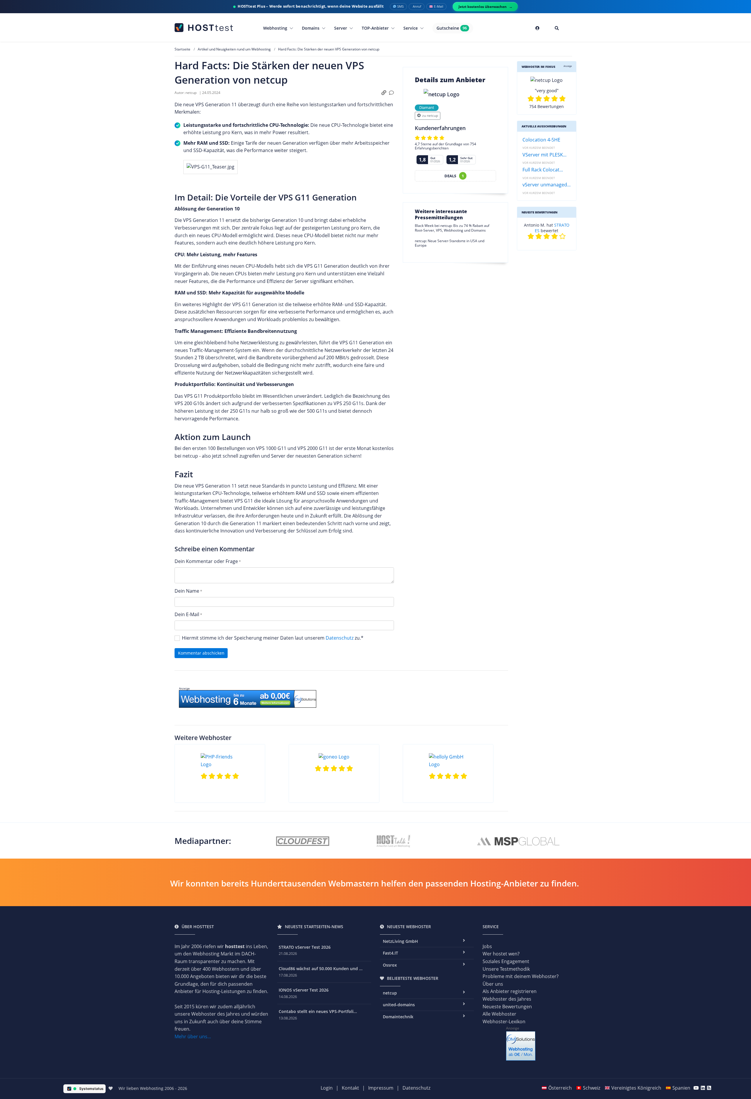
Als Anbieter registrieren (510, 991)
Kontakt (350, 1088)
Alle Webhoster (499, 1014)
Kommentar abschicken (201, 653)
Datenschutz (339, 638)
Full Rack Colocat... (542, 169)
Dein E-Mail (187, 614)
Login (327, 1088)
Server (341, 28)
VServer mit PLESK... (544, 154)
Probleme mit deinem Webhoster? (521, 976)
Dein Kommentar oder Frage (206, 561)
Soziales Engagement (506, 961)
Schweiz (591, 1088)
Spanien (681, 1088)
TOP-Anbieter (376, 28)
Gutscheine (452, 28)
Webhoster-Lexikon (504, 1021)
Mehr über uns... (193, 1036)
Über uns (493, 984)
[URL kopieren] (383, 93)
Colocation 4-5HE (541, 139)
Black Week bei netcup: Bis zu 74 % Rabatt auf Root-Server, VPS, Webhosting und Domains (452, 228)
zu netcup (430, 115)
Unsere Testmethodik (506, 969)
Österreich (560, 1088)
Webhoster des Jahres (507, 999)
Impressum (380, 1088)
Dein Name (187, 591)
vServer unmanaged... (546, 184)
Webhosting (275, 28)
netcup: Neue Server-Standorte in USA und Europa (449, 243)
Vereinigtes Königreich (636, 1088)
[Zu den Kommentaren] (391, 93)
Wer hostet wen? (501, 953)
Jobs (487, 946)
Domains (311, 28)
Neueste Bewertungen (507, 1006)
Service (411, 28)
